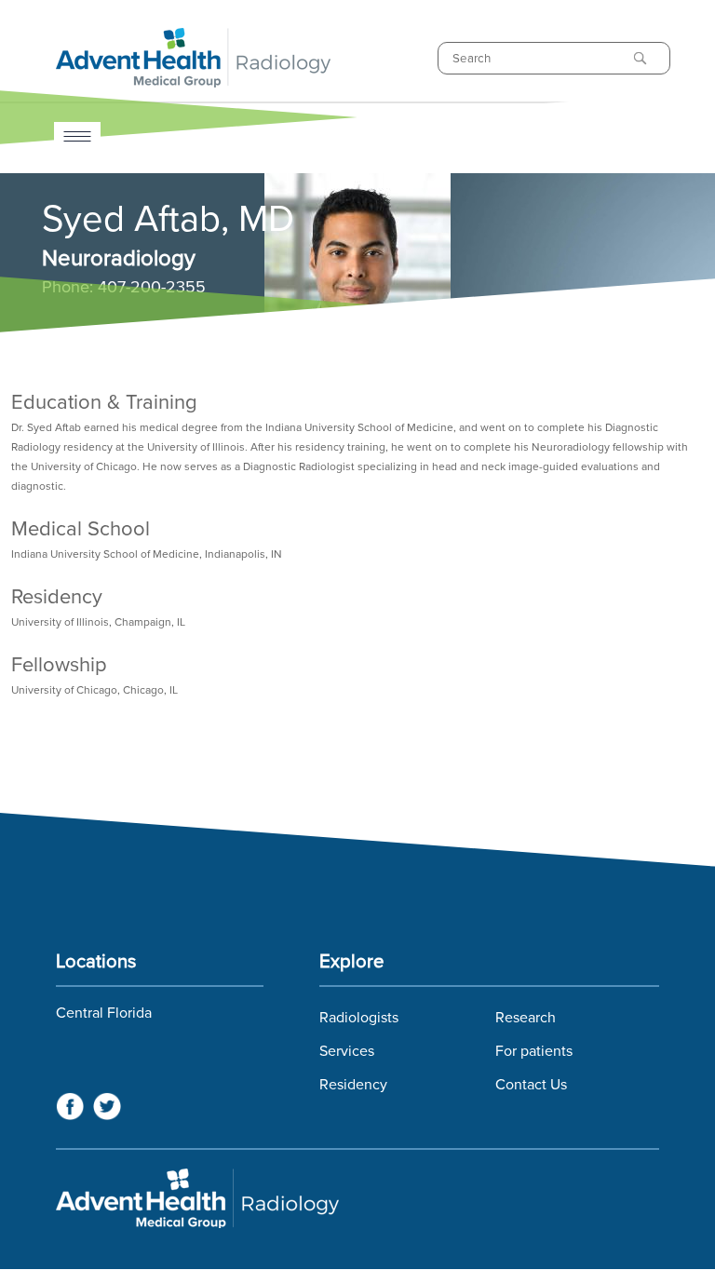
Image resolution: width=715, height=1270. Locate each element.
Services (346, 1051)
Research (525, 1017)
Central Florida (104, 1013)
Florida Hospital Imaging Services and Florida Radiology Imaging (357, 1198)
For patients (534, 1051)
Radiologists (358, 1017)
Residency (353, 1084)
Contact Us (531, 1084)
